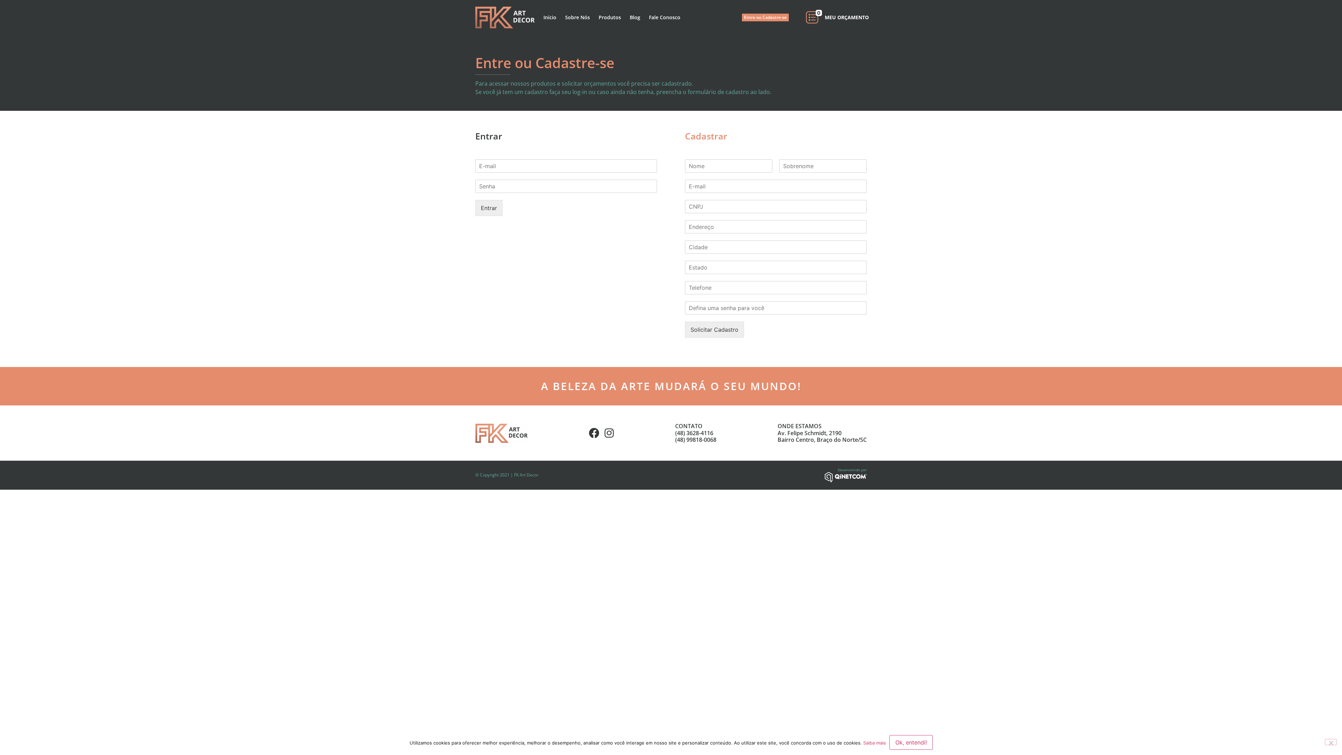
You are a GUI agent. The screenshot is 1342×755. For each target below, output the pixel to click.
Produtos (610, 17)
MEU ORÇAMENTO (847, 17)
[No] (1331, 742)
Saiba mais (874, 743)
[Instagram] (609, 433)
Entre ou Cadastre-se (765, 17)
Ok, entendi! (911, 742)
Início (549, 17)
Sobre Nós (577, 17)
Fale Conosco (664, 17)
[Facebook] (594, 433)
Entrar (489, 207)
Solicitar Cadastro (714, 329)
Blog (635, 17)
